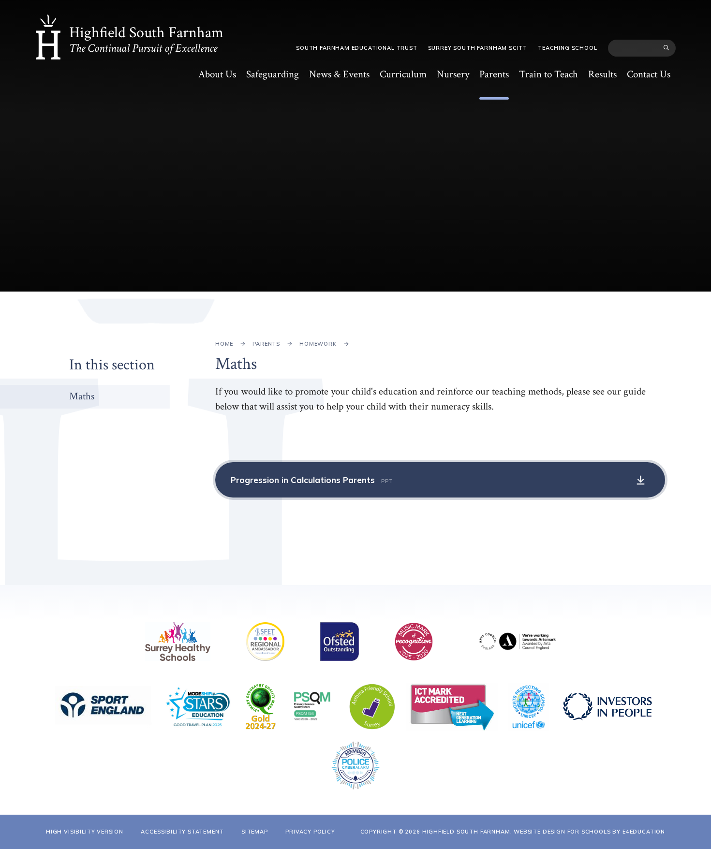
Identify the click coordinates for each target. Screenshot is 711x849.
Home (224, 343)
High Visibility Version (84, 831)
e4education (643, 831)
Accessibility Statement (182, 831)
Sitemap (254, 831)
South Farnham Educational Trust (356, 47)
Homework (318, 343)
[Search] (666, 48)
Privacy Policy (310, 831)
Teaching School (567, 47)
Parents (266, 343)
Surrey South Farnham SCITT (477, 47)
